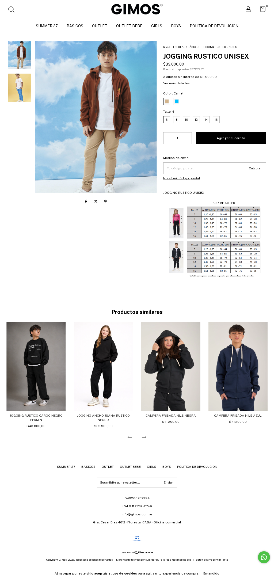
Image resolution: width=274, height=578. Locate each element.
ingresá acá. (184, 559)
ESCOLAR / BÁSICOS (186, 46)
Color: (173, 93)
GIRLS (156, 26)
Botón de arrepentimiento (212, 559)
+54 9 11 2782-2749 (137, 506)
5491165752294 (137, 498)
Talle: (168, 111)
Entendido (211, 573)
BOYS (176, 26)
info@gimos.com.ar (137, 514)
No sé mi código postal (181, 178)
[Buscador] (13, 10)
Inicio (166, 46)
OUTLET (99, 26)
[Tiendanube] (137, 553)
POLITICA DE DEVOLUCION (214, 26)
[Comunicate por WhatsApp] (264, 557)
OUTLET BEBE (129, 26)
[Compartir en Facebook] (86, 202)
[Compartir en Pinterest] (106, 202)
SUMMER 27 (47, 26)
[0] (261, 10)
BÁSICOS (75, 26)
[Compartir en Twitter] (96, 202)
